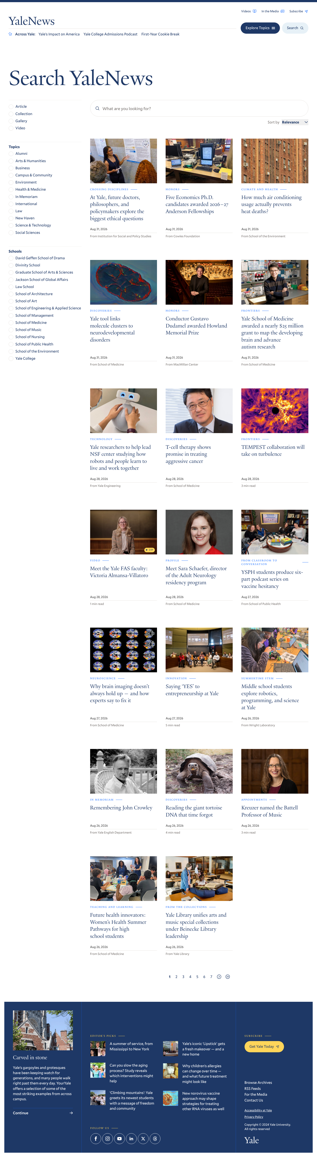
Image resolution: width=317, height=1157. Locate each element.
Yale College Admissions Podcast (110, 34)
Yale (252, 1141)
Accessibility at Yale (258, 1110)
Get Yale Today (262, 1046)
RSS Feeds (253, 1088)
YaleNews (32, 22)
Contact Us (254, 1100)
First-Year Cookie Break (160, 34)
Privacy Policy (254, 1117)
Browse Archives (258, 1082)
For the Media (256, 1094)
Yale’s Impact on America (59, 34)
